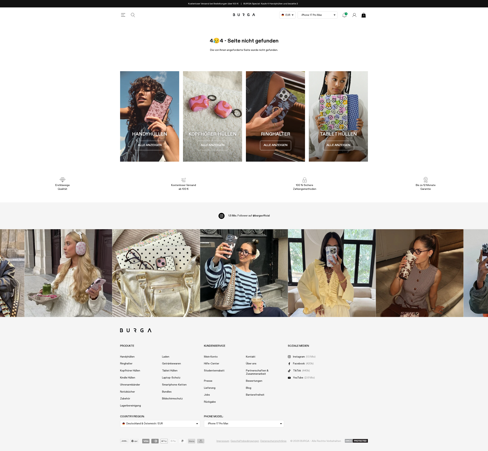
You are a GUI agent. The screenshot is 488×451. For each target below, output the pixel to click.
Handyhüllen (127, 356)
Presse (208, 381)
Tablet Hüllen (169, 370)
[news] (344, 15)
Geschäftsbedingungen (244, 441)
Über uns (251, 363)
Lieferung (209, 388)
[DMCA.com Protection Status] (356, 441)
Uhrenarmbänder (130, 384)
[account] (354, 15)
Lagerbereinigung (130, 405)
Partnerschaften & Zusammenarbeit (257, 372)
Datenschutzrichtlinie (273, 441)
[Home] (244, 15)
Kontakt (250, 356)
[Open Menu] (123, 15)
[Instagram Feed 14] (156, 273)
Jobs (207, 395)
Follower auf (249, 215)
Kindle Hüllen (127, 377)
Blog (248, 388)
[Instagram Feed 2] (332, 273)
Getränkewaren (171, 363)
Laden (165, 356)
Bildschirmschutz (172, 398)
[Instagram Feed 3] (420, 273)
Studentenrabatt (214, 370)
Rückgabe (210, 402)
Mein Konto (211, 356)
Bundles (167, 391)
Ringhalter (126, 363)
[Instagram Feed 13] (68, 273)
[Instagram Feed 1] (244, 273)
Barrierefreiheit (255, 395)
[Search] (133, 15)
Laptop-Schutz (171, 377)
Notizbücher (127, 391)
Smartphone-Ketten (174, 384)
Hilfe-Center (211, 363)
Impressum (223, 441)
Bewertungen (254, 381)
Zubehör (125, 398)
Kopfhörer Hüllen (130, 370)
